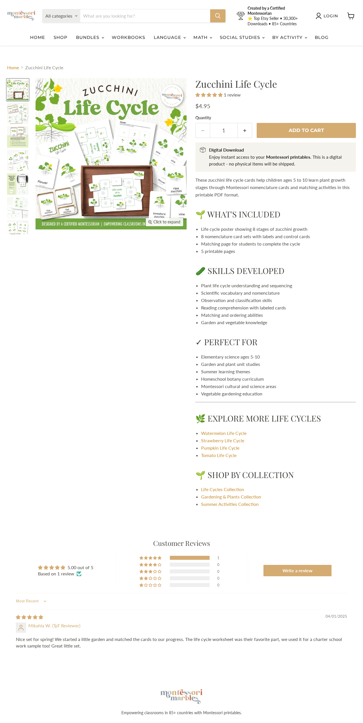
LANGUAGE (168, 37)
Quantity (203, 118)
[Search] (217, 15)
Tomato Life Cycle (219, 455)
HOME (37, 37)
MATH (201, 37)
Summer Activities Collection (230, 504)
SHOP (60, 37)
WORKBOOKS (128, 37)
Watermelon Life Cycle (223, 433)
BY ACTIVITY (288, 37)
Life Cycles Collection (222, 489)
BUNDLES (88, 37)
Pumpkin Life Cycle (220, 447)
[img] (29, 617)
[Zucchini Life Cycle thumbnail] (18, 113)
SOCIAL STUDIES (241, 37)
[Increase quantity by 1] (245, 130)
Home (13, 67)
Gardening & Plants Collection (231, 496)
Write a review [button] (297, 570)
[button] (209, 94)
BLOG (322, 37)
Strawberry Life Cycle (222, 440)
